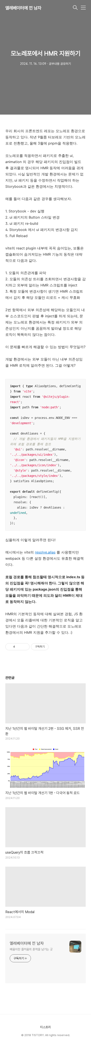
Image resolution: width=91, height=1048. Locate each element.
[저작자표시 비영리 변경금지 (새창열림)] (55, 646)
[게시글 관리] (24, 646)
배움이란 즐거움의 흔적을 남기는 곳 (31, 949)
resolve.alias (45, 552)
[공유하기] (19, 646)
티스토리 (45, 1027)
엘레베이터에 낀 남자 (23, 8)
